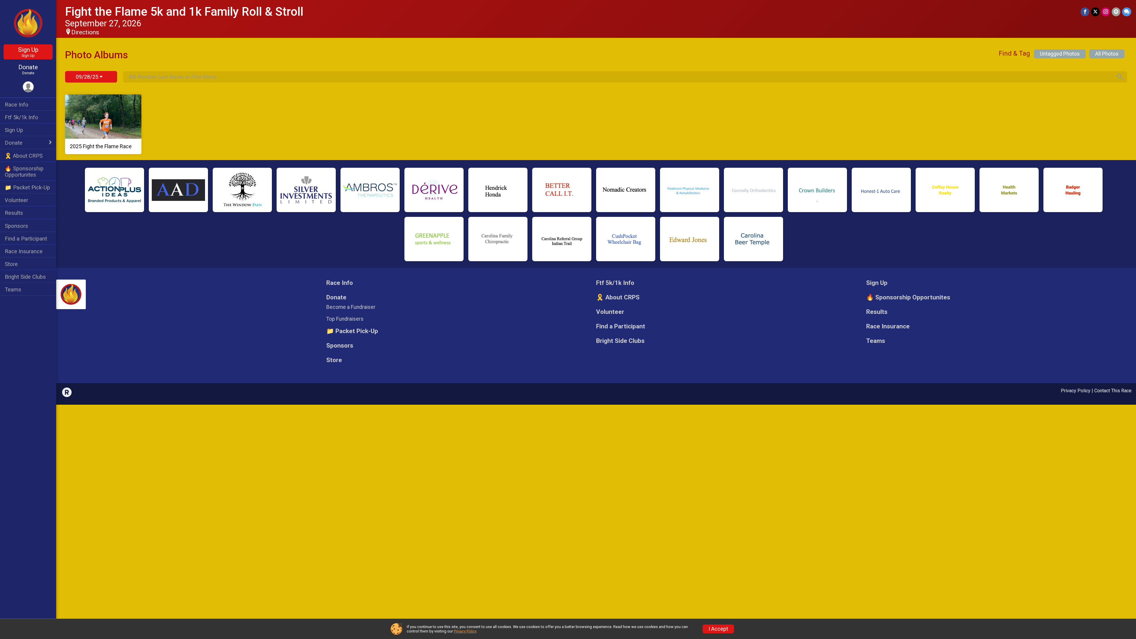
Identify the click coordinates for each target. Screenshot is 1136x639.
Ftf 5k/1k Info (21, 117)
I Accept (718, 629)
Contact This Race (1113, 390)
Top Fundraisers (345, 319)
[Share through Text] (1126, 11)
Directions (85, 32)
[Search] (1120, 76)
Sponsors (16, 226)
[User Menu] (28, 86)
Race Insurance (24, 251)
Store (11, 264)
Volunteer (16, 200)
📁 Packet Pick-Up (27, 187)
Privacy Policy (1075, 390)
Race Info (16, 104)
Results (14, 213)
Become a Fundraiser (350, 307)
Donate (28, 69)
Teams (13, 289)
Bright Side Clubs (25, 277)
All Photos (1107, 54)
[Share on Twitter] (1095, 11)
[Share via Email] (1116, 11)
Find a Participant (26, 238)
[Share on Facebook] (1085, 11)
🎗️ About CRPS (24, 156)
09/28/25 (88, 77)
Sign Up (28, 52)
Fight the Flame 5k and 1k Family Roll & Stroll (184, 12)
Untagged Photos (1060, 54)
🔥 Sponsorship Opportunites (24, 171)
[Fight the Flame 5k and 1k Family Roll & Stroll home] (28, 22)
